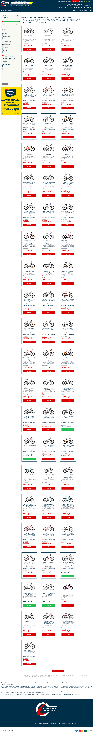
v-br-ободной (6, 59)
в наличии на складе (8, 34)
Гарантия (75, 10)
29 (3, 79)
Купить (29, 49)
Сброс (5, 84)
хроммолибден (7, 51)
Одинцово (23, 1)
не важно (5, 37)
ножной (5, 62)
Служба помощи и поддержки (9, 731)
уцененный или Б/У (7, 42)
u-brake (5, 61)
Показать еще (58, 671)
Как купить (81, 10)
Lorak (3, 31)
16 (3, 70)
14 (3, 68)
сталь (4, 48)
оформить (75, 1)
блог (85, 10)
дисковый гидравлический (9, 58)
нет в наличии (6, 36)
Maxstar (8, 31)
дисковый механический (9, 56)
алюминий (5, 47)
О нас (59, 723)
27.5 (4, 78)
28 (3, 81)
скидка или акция (7, 41)
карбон (5, 50)
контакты (90, 10)
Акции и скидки (66, 723)
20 (3, 73)
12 (3, 67)
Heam (12, 31)
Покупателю (53, 723)
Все (4, 45)
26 (3, 76)
